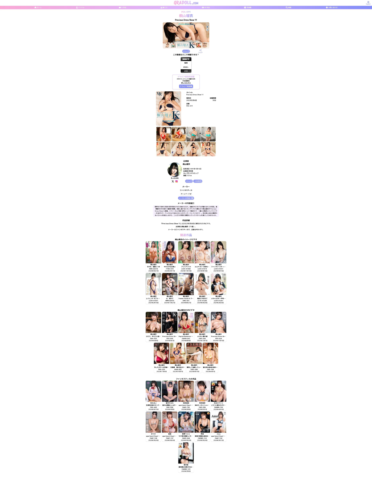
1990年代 (197, 181)
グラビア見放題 (186, 86)
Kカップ (186, 51)
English (368, 4)
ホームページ (185, 194)
